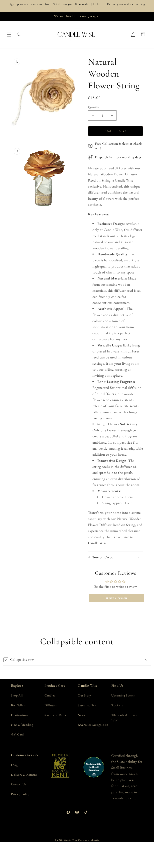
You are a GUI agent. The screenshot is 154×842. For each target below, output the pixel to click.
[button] (9, 34)
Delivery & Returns (24, 774)
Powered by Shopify (88, 839)
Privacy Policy (20, 794)
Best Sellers (18, 705)
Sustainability (87, 705)
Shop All (17, 695)
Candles (50, 695)
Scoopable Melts (55, 715)
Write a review (116, 598)
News (81, 715)
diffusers (109, 393)
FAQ (14, 765)
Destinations (19, 715)
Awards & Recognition (93, 724)
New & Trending (22, 724)
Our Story (84, 695)
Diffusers (51, 705)
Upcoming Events (123, 695)
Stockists (117, 705)
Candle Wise (70, 839)
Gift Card (17, 734)
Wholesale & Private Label (124, 717)
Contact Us (18, 784)
